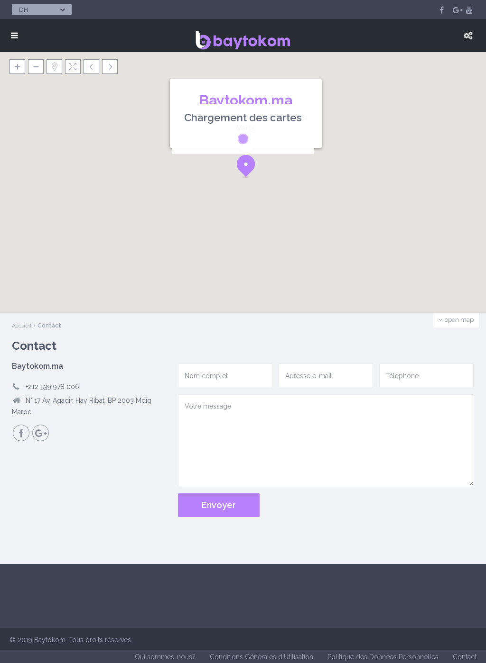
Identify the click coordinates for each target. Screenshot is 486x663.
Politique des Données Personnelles (383, 657)
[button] (249, 168)
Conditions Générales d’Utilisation (261, 657)
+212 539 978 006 (52, 387)
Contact (465, 657)
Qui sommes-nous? (165, 657)
